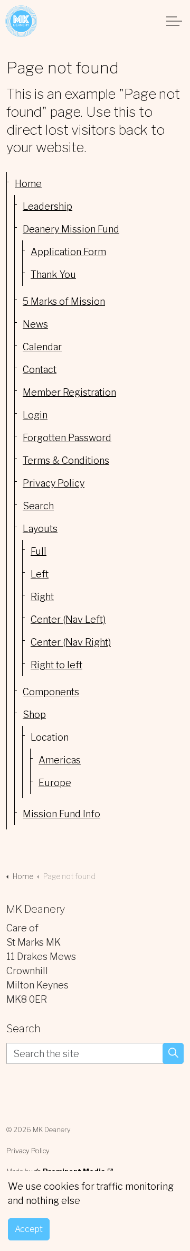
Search (38, 505)
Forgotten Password (67, 437)
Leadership (47, 206)
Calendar (42, 346)
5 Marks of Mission (64, 301)
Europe (55, 782)
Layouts (40, 528)
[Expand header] (174, 21)
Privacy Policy (53, 483)
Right (42, 596)
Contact (39, 369)
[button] (173, 1053)
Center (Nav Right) (71, 642)
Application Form (68, 251)
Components (51, 691)
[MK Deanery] (21, 21)
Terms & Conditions (66, 460)
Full (38, 551)
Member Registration (69, 392)
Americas (60, 759)
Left (40, 574)
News (35, 324)
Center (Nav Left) (68, 619)
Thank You (53, 274)
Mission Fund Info (61, 813)
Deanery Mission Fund (71, 229)
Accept (29, 1229)
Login (35, 415)
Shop (34, 714)
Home (28, 183)
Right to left (56, 664)
